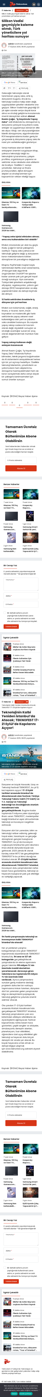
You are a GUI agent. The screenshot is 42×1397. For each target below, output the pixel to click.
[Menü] (4, 4)
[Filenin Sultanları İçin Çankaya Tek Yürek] (21, 658)
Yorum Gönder (11, 626)
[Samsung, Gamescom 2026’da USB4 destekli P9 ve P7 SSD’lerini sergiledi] (11, 221)
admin (11, 44)
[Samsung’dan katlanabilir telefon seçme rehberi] (11, 543)
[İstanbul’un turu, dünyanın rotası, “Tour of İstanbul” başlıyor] (21, 692)
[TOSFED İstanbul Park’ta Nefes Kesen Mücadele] (21, 669)
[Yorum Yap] (4, 88)
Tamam (14, 1394)
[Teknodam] (18, 4)
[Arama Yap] (38, 4)
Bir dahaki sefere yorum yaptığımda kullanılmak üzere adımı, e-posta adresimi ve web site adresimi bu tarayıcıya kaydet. (22, 617)
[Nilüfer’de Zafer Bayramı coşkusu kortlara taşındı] (21, 647)
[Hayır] (39, 1390)
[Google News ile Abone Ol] (9, 82)
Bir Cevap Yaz (10, 565)
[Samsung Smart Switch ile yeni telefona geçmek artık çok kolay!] (31, 521)
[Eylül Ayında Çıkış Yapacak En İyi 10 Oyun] (31, 543)
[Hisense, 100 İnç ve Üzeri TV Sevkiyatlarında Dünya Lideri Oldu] (11, 198)
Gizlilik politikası (25, 1394)
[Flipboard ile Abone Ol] (23, 82)
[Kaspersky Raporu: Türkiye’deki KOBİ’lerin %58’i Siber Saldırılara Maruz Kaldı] (31, 198)
